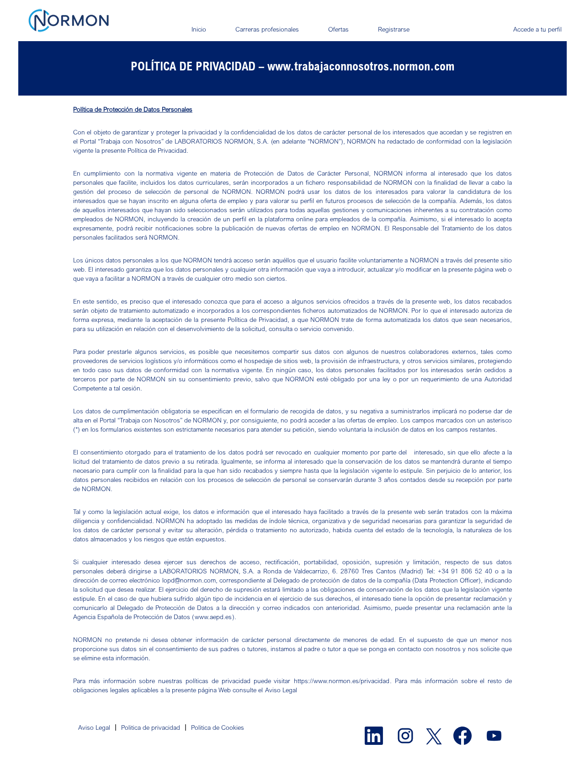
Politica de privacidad (150, 727)
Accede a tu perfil (537, 29)
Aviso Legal (281, 690)
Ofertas (338, 29)
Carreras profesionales (267, 29)
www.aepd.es (213, 616)
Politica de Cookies (217, 727)
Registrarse (394, 29)
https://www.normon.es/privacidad (341, 680)
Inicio (198, 29)
